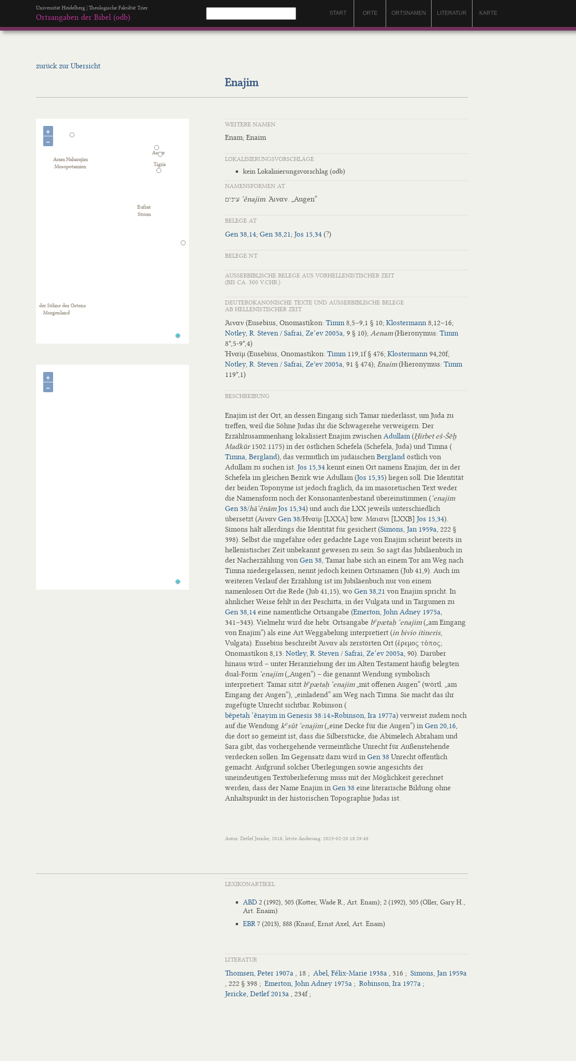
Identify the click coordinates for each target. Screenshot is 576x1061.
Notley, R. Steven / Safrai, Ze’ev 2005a (284, 333)
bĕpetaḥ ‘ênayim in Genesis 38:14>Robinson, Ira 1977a (310, 715)
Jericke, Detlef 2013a (257, 993)
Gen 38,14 (240, 234)
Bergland (391, 456)
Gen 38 (236, 508)
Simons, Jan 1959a (408, 529)
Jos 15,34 (308, 234)
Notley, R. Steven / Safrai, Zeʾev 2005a (283, 364)
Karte (488, 13)
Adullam (396, 436)
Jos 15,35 (370, 477)
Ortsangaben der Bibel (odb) (83, 17)
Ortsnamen (409, 13)
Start (337, 13)
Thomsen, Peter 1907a (259, 973)
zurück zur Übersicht (68, 66)
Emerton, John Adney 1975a (397, 612)
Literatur (452, 13)
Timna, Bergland (251, 456)
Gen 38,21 (275, 234)
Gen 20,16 (440, 725)
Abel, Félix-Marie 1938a (350, 973)
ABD (250, 902)
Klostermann (406, 322)
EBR (249, 924)
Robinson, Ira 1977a (390, 983)
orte (370, 13)
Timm (335, 322)
